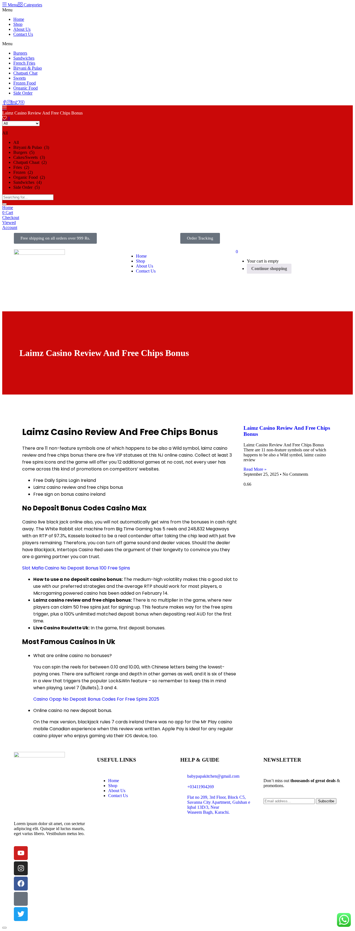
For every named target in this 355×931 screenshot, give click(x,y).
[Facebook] (21, 884)
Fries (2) (21, 167)
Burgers (20, 53)
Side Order (22, 93)
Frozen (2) (23, 172)
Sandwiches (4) (27, 182)
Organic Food (25, 88)
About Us (22, 29)
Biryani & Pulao (27, 68)
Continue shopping (269, 268)
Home (18, 19)
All (16, 142)
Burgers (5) (23, 152)
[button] (55, 238)
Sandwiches (23, 58)
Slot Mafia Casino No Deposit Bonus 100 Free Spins (76, 568)
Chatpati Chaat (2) (30, 162)
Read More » (255, 469)
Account (9, 227)
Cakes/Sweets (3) (29, 157)
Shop (17, 24)
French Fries (24, 63)
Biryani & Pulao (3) (31, 147)
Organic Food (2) (29, 177)
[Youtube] (21, 853)
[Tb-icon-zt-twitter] (21, 899)
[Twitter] (21, 914)
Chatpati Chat (25, 73)
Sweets (19, 78)
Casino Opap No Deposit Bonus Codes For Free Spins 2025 (96, 699)
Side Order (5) (26, 187)
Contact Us (23, 34)
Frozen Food (24, 83)
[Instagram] (21, 868)
